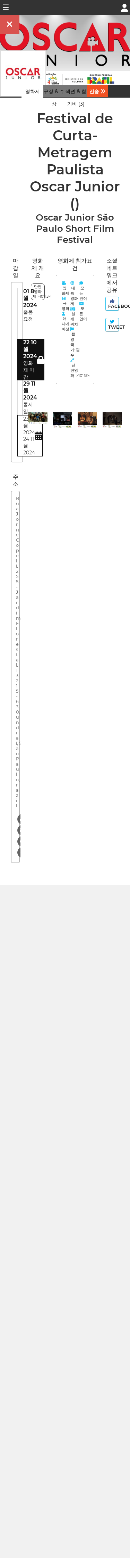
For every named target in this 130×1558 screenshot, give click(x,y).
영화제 (32, 91)
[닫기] (9, 24)
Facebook (113, 306)
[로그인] (124, 7)
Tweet (113, 327)
